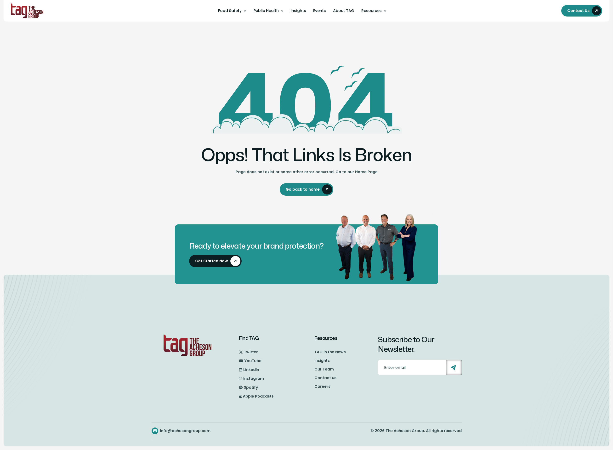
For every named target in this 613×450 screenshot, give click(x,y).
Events (319, 10)
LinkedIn (251, 369)
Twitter (251, 352)
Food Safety (230, 10)
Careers (322, 386)
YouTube (252, 361)
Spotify (251, 387)
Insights (298, 10)
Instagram (253, 378)
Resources (371, 10)
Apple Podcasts (258, 396)
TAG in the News (330, 352)
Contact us (325, 378)
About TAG (343, 10)
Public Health (266, 10)
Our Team (324, 369)
